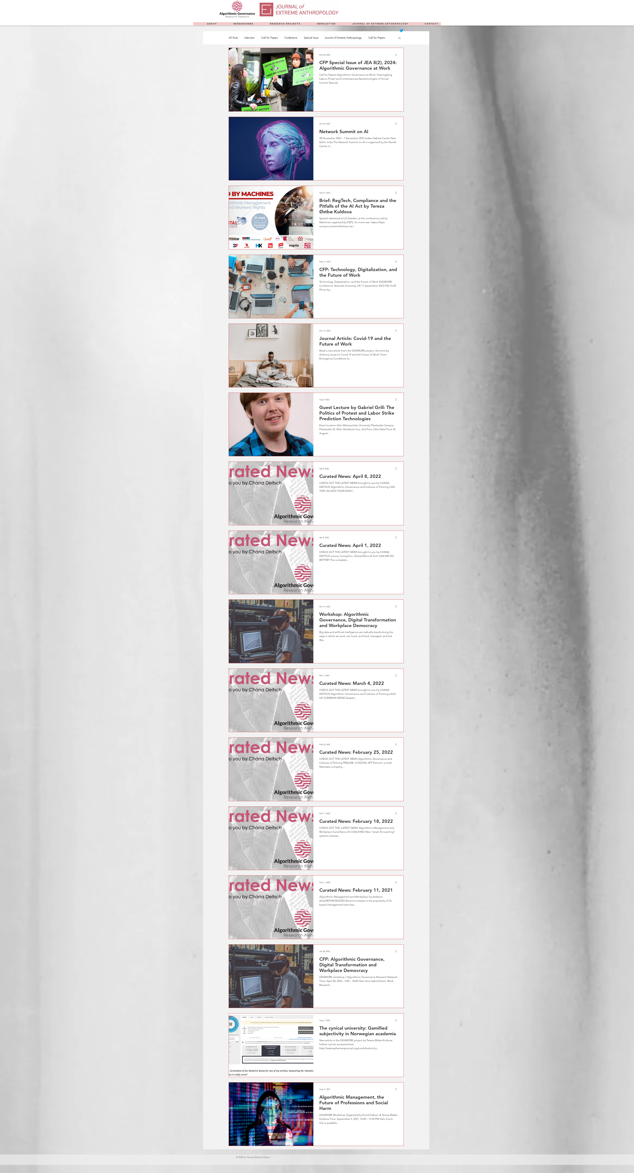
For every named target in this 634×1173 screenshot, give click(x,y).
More (371, 37)
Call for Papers (269, 37)
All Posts (233, 37)
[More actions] (397, 55)
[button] (399, 38)
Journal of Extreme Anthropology (343, 37)
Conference (290, 37)
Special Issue (311, 37)
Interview (250, 37)
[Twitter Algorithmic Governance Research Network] (401, 30)
